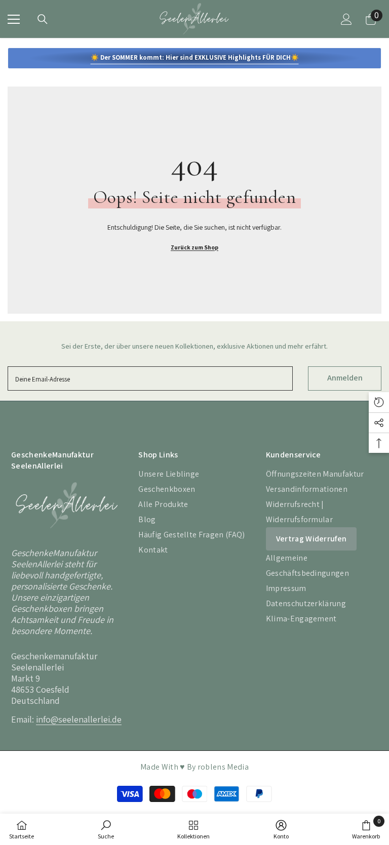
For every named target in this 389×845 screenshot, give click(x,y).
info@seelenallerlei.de (79, 719)
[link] (106, 829)
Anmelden (345, 377)
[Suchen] (42, 19)
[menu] (14, 19)
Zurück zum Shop (194, 247)
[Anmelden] (346, 19)
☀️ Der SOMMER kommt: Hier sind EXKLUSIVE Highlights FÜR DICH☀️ (195, 57)
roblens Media (223, 767)
